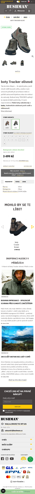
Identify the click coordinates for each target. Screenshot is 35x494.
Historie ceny (28, 166)
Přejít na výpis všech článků (18, 380)
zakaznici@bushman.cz (13, 430)
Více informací (6, 111)
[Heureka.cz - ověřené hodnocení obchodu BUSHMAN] (23, 459)
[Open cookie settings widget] (3, 491)
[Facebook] (2, 459)
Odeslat (17, 407)
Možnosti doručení (8, 166)
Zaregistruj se (20, 175)
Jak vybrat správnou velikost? (23, 133)
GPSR (24, 182)
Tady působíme (18, 482)
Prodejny (23, 1)
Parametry (9, 182)
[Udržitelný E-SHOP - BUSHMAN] (30, 459)
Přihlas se (22, 171)
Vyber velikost (17, 492)
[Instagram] (6, 459)
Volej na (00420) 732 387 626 (16, 424)
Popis (17, 182)
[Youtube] (12, 458)
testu (3, 105)
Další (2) (17, 71)
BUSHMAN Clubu (24, 161)
